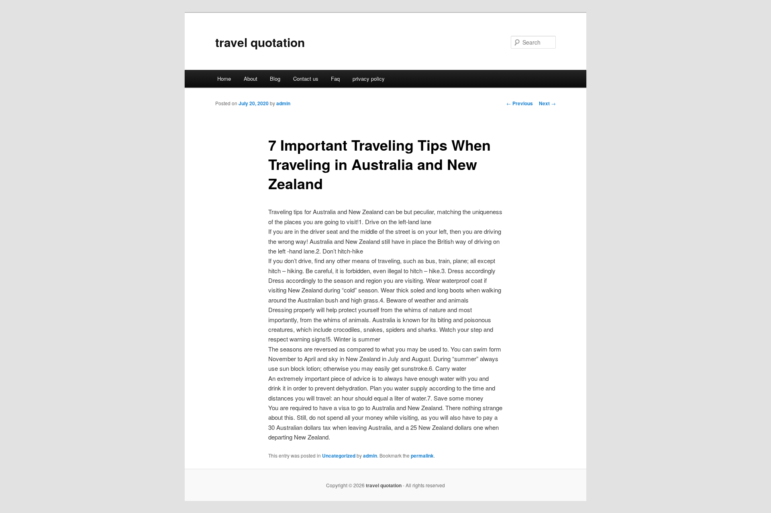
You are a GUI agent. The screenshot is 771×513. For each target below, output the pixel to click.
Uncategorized (338, 455)
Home (224, 78)
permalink (422, 455)
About (250, 78)
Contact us (305, 78)
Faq (335, 78)
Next (547, 103)
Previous (519, 103)
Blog (275, 78)
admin (283, 103)
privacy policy (369, 78)
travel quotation (260, 42)
